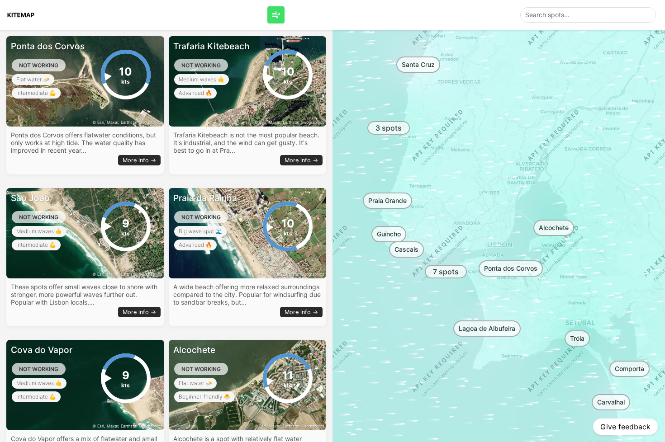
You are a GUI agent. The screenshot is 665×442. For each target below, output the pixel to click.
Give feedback (625, 426)
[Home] (21, 14)
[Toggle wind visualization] (276, 15)
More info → (139, 160)
